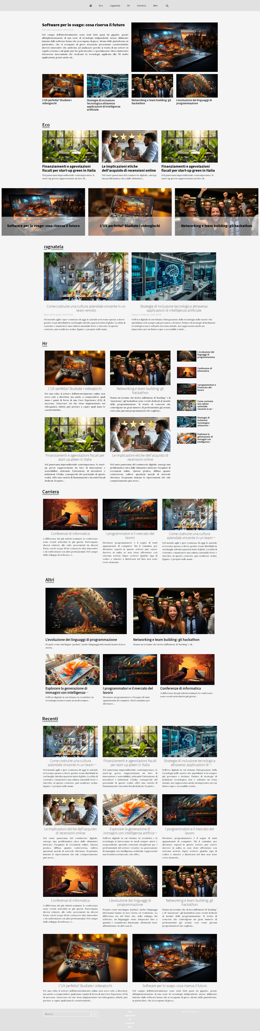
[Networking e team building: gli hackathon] (152, 86)
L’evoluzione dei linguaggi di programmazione (194, 101)
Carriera (141, 5)
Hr (128, 5)
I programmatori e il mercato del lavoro (216, 225)
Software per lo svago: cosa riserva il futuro (83, 24)
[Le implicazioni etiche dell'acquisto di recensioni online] (130, 146)
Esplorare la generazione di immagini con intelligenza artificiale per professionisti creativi (205, 441)
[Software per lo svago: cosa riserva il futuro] (174, 47)
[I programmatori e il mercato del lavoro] (216, 212)
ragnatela (115, 5)
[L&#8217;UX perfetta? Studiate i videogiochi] (63, 86)
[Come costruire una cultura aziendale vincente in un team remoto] (86, 276)
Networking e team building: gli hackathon (151, 101)
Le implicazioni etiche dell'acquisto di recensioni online (129, 168)
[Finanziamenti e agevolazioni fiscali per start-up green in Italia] (70, 146)
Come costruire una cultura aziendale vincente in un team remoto (86, 308)
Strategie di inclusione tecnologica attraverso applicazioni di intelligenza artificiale (103, 104)
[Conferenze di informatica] (130, 212)
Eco (101, 5)
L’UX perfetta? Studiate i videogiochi (57, 101)
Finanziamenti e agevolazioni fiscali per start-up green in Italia (69, 168)
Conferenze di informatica (130, 225)
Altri (155, 5)
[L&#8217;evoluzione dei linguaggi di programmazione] (197, 86)
